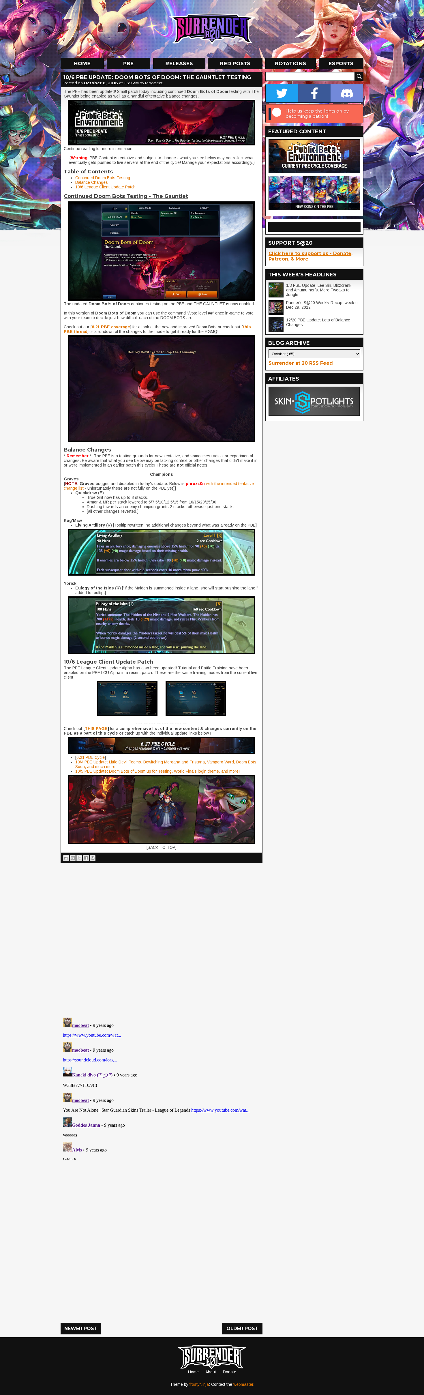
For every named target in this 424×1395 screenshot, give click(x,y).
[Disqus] (161, 1087)
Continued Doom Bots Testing (102, 177)
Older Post (242, 1328)
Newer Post (80, 1328)
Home (193, 1372)
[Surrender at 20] (212, 28)
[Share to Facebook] (86, 858)
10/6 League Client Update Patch (105, 187)
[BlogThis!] (73, 858)
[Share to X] (79, 858)
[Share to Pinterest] (92, 858)
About (210, 1372)
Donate (229, 1372)
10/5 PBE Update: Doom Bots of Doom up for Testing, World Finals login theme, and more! (157, 771)
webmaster (243, 1384)
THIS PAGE (96, 728)
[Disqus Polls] (161, 938)
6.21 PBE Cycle (90, 757)
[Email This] (66, 858)
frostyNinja (199, 1384)
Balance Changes (91, 182)
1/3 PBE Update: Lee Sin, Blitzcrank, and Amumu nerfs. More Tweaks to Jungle (319, 290)
